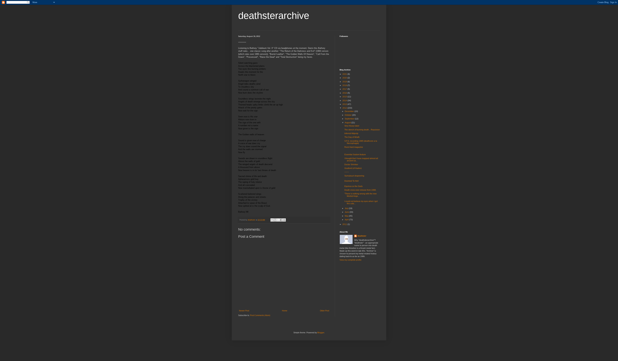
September (350, 119)
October (348, 115)
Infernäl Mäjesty (351, 133)
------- (346, 172)
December (349, 111)
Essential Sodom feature (355, 154)
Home (284, 311)
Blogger (320, 333)
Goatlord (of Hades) (353, 168)
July (347, 208)
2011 (344, 224)
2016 (344, 93)
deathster (361, 236)
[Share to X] (278, 220)
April (347, 220)
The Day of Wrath (352, 137)
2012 (344, 108)
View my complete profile (350, 260)
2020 (344, 78)
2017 (344, 89)
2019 (344, 82)
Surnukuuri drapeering (354, 176)
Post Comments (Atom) (260, 315)
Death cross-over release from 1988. (360, 190)
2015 (344, 97)
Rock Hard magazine (353, 147)
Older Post (324, 311)
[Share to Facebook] (281, 220)
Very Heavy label (351, 126)
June (347, 212)
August (348, 123)
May (347, 216)
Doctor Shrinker (351, 164)
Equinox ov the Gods (353, 186)
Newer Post (244, 311)
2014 (344, 100)
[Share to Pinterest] (284, 220)
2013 (344, 104)
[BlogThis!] (275, 220)
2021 (344, 74)
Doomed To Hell (351, 181)
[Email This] (272, 220)
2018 (344, 85)
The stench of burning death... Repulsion (362, 130)
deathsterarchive (273, 15)
